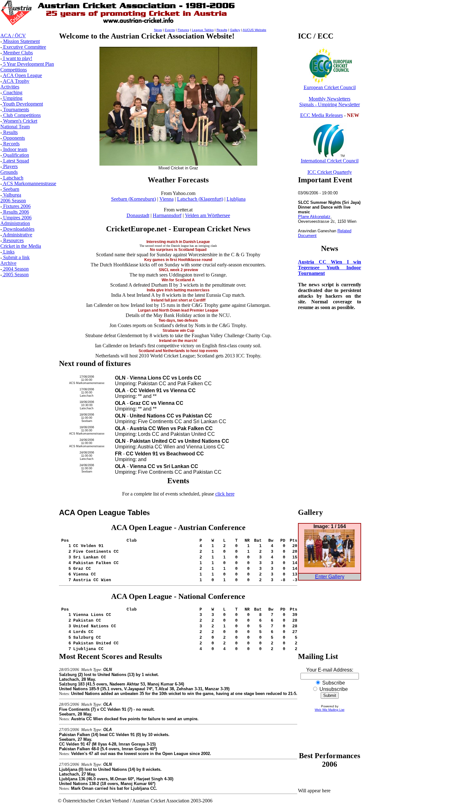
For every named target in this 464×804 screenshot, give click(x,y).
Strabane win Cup (178, 330)
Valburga (11, 195)
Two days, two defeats (178, 320)
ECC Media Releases (321, 115)
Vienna (166, 199)
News (158, 30)
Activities (9, 86)
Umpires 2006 (17, 217)
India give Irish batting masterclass (178, 290)
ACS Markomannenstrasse (29, 183)
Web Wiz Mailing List (329, 709)
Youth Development (22, 104)
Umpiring (12, 98)
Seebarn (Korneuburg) (133, 199)
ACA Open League (22, 75)
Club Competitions (21, 115)
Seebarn (10, 189)
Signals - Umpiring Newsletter (329, 104)
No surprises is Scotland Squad (178, 249)
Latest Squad (15, 160)
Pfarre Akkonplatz (314, 216)
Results (10, 132)
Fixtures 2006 (16, 206)
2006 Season (13, 200)
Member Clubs (17, 52)
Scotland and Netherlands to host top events (178, 351)
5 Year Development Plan (28, 64)
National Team (15, 126)
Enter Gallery (329, 576)
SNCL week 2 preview (178, 270)
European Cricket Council (330, 87)
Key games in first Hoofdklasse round (178, 260)
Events (170, 30)
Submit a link (16, 257)
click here (225, 493)
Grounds (9, 172)
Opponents (13, 138)
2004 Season (15, 268)
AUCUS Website (254, 30)
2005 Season (15, 274)
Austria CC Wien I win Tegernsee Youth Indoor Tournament (329, 267)
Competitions (13, 69)
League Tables (203, 30)
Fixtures (183, 30)
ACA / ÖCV (13, 35)
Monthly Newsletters (329, 98)
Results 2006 (15, 212)
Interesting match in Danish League (178, 242)
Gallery (235, 30)
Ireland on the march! (178, 340)
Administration (15, 223)
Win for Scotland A (178, 280)
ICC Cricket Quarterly (329, 172)
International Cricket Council (330, 160)
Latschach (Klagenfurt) (200, 199)
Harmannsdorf (167, 215)
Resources (13, 240)
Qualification (15, 155)
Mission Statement (21, 41)
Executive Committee (24, 47)
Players (10, 166)
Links (8, 251)
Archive (8, 263)
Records (11, 143)
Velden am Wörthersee (207, 215)
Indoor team (14, 149)
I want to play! (17, 58)
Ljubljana (236, 199)
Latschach (12, 177)
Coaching (12, 92)
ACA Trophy (15, 81)
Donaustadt (138, 215)
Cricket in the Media (20, 246)
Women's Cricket (19, 121)
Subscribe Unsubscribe (333, 686)
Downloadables (18, 229)
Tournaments (15, 109)
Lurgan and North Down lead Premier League (178, 310)
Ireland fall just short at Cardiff (178, 300)
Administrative (17, 234)
